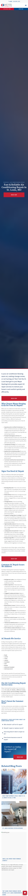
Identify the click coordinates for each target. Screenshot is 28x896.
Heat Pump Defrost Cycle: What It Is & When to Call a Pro (14, 797)
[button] (26, 5)
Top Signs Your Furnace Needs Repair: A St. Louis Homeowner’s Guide (12, 892)
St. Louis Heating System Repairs (13, 828)
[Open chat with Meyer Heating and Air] (25, 893)
